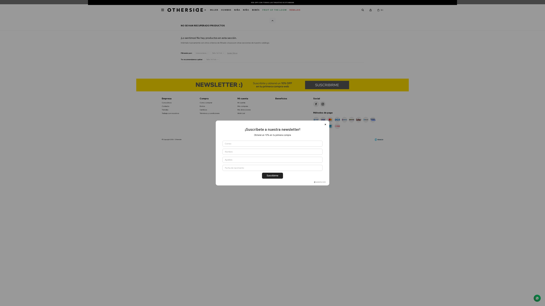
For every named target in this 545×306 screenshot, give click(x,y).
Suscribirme (272, 175)
